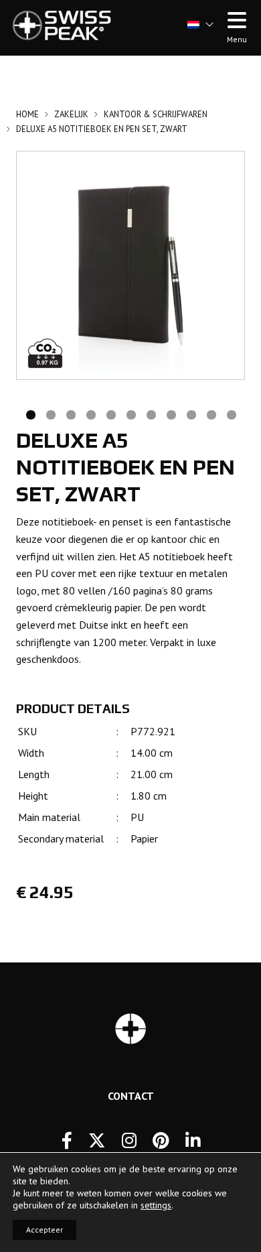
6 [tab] (130, 413)
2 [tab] (50, 413)
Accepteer (44, 1230)
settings (156, 1205)
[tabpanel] (130, 265)
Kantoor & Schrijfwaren (155, 114)
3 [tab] (70, 413)
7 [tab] (150, 413)
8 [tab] (170, 413)
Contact (131, 1096)
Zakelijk (71, 114)
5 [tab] (110, 413)
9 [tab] (190, 413)
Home (27, 114)
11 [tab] (231, 413)
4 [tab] (90, 413)
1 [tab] (30, 413)
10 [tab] (210, 413)
